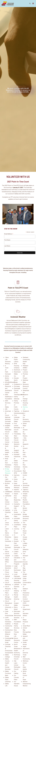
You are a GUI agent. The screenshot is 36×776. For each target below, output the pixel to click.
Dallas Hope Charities (8, 679)
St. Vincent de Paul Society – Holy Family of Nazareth (25, 436)
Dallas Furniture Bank (8, 673)
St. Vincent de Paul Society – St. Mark (25, 465)
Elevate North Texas (16, 380)
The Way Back (24, 568)
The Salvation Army (25, 549)
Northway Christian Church (17, 657)
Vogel (24, 646)
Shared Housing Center (25, 403)
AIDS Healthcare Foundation (8, 396)
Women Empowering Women (27, 683)
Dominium (17, 370)
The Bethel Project (25, 508)
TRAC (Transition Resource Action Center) (26, 595)
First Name (7, 240)
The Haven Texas (25, 531)
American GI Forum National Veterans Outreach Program (8, 417)
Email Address (8, 234)
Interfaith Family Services (17, 520)
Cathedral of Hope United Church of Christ (8, 502)
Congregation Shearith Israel (9, 640)
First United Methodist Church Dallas (17, 427)
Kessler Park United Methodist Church (17, 545)
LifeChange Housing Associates (17, 580)
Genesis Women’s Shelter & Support (16, 446)
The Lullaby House (25, 543)
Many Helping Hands (16, 591)
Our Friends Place (16, 677)
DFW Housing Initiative (16, 365)
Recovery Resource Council (26, 386)
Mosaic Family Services (16, 626)
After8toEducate (10, 382)
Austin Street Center (7, 440)
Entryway (17, 386)
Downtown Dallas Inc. (17, 374)
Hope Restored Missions (17, 485)
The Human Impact (25, 537)
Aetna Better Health (7, 378)
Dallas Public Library (16, 359)
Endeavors (17, 384)
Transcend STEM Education (26, 603)
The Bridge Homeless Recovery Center (26, 516)
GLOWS (16, 452)
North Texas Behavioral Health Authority (17, 648)
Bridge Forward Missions (7, 471)
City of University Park (8, 607)
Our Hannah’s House (16, 683)
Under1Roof (26, 626)
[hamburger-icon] (33, 3)
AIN (6, 409)
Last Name (7, 245)
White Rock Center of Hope (25, 675)
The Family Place (25, 524)
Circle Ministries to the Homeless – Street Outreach (8, 541)
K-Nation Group (16, 537)
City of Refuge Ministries (8, 597)
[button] (30, 3)
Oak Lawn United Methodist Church (17, 665)
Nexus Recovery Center (17, 640)
